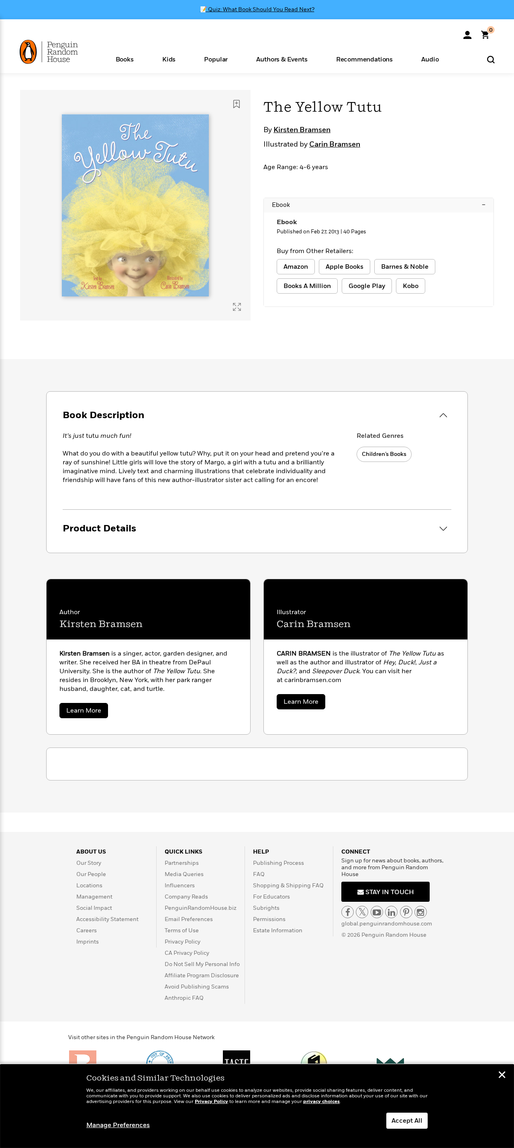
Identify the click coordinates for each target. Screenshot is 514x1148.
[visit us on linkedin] (391, 912)
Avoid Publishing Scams (197, 987)
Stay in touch (389, 892)
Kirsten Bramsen (301, 130)
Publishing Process (278, 863)
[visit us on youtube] (377, 912)
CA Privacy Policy (187, 953)
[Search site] (491, 59)
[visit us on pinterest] (406, 912)
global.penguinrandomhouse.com (386, 923)
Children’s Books (384, 454)
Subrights (266, 908)
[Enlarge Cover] (237, 307)
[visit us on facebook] (347, 912)
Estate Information (277, 930)
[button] (124, 59)
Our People (91, 874)
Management (94, 897)
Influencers (180, 885)
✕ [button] (502, 1076)
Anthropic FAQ (184, 998)
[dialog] (257, 1106)
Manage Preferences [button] (118, 1125)
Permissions (269, 919)
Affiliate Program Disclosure (202, 975)
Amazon (296, 266)
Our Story (88, 863)
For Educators (271, 897)
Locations (89, 885)
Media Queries (184, 874)
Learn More (87, 712)
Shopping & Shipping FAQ (288, 885)
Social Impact (94, 908)
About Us (91, 852)
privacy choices (321, 1101)
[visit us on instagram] (420, 912)
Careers (86, 930)
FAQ (259, 874)
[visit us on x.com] (362, 912)
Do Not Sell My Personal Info (202, 964)
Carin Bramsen (334, 144)
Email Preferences (189, 919)
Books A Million (307, 286)
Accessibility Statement (107, 919)
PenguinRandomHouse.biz (201, 908)
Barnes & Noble (404, 266)
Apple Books (344, 266)
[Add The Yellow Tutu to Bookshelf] (236, 104)
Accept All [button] (407, 1120)
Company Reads (186, 897)
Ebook (378, 204)
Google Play (367, 286)
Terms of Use (182, 930)
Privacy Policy (182, 942)
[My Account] (467, 32)
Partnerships (182, 863)
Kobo (410, 286)
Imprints (87, 942)
